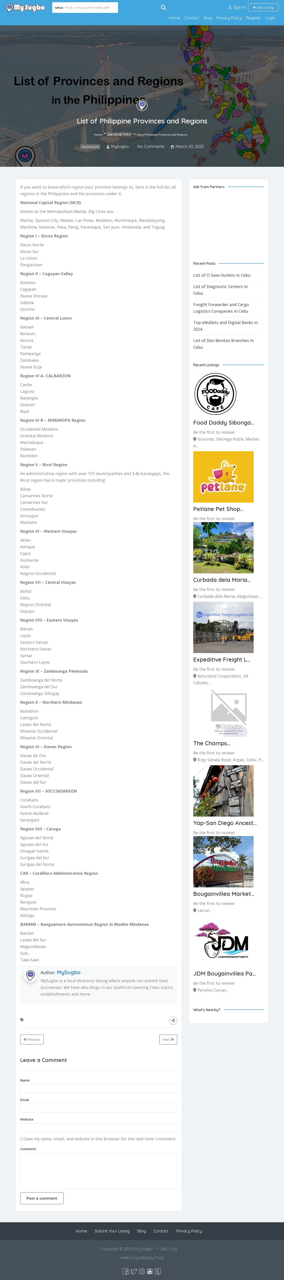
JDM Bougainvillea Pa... (224, 973)
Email (24, 1099)
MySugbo (69, 972)
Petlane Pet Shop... (218, 509)
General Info (119, 134)
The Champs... (211, 743)
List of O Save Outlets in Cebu (221, 275)
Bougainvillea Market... (223, 893)
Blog (207, 17)
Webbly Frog (151, 1257)
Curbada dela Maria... (222, 579)
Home (174, 17)
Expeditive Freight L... (221, 659)
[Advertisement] (228, 221)
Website (27, 1119)
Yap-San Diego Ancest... (225, 823)
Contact (191, 17)
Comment (28, 1149)
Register (253, 17)
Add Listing (265, 7)
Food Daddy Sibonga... (223, 422)
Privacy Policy (229, 17)
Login (270, 17)
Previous (33, 1039)
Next (167, 1039)
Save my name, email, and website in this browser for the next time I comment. (100, 1138)
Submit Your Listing (112, 1231)
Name (25, 1080)
